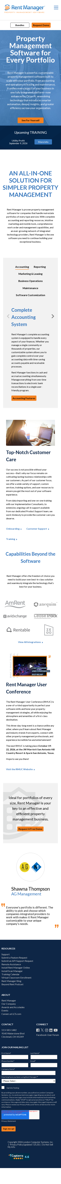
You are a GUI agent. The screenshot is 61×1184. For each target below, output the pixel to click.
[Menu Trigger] (56, 7)
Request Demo (41, 25)
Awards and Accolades (13, 1007)
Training (10, 539)
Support (5, 954)
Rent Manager (8, 1000)
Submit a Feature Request (14, 957)
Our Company (8, 1003)
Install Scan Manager (12, 971)
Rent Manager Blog (11, 981)
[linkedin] (50, 1030)
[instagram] (46, 1030)
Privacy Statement (8, 1121)
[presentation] (8, 316)
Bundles (19, 25)
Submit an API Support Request (17, 960)
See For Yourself (31, 120)
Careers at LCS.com (11, 1013)
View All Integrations (29, 642)
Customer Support (36, 528)
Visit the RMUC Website (19, 769)
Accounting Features (24, 398)
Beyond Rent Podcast (12, 984)
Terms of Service (41, 1104)
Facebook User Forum (47, 1034)
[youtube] (56, 1030)
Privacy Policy (25, 1104)
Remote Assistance (11, 964)
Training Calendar (10, 974)
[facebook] (37, 1030)
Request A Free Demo (30, 828)
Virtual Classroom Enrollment (16, 977)
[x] (42, 1030)
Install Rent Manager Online (15, 967)
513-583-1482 (9, 1030)
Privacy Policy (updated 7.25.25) (25, 1144)
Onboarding (13, 528)
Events (4, 1010)
